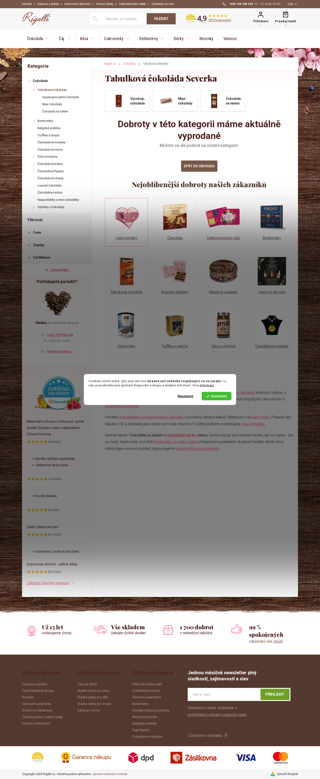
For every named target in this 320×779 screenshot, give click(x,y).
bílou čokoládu (242, 392)
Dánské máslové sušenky (151, 710)
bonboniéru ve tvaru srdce (175, 442)
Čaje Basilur (141, 730)
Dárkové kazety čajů (147, 684)
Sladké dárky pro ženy (93, 691)
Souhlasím (219, 396)
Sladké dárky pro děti (92, 697)
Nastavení (185, 396)
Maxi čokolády (52, 104)
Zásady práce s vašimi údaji (42, 717)
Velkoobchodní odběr (132, 4)
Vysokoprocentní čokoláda (60, 97)
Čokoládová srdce (49, 192)
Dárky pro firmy (88, 710)
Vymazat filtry (59, 270)
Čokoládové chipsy (50, 178)
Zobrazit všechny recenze (48, 583)
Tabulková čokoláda (52, 90)
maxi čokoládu (253, 424)
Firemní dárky (104, 4)
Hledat (161, 18)
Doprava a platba (48, 4)
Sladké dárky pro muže (94, 704)
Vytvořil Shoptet (287, 774)
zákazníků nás (266, 641)
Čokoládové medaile (51, 142)
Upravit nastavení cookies (109, 774)
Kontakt (27, 4)
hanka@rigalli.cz (60, 351)
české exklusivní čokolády (197, 448)
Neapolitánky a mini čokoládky (58, 199)
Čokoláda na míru (163, 4)
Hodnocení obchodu (77, 4)
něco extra (261, 417)
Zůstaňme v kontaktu (205, 735)
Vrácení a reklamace (37, 710)
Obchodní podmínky (36, 704)
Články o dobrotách (36, 723)
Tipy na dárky (87, 684)
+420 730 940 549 (60, 335)
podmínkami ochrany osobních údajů (217, 714)
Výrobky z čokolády (50, 207)
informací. (207, 385)
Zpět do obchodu (199, 166)
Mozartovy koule (144, 717)
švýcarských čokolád (122, 406)
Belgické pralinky (48, 128)
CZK (290, 4)
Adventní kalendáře (146, 697)
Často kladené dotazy (38, 691)
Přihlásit (274, 694)
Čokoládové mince (50, 149)
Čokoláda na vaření (55, 111)
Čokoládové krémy (50, 164)
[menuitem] (38, 38)
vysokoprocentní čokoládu (161, 417)
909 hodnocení (219, 20)
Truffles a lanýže (48, 135)
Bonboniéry (45, 121)
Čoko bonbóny (47, 156)
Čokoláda (40, 81)
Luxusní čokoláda (49, 185)
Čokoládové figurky (50, 171)
